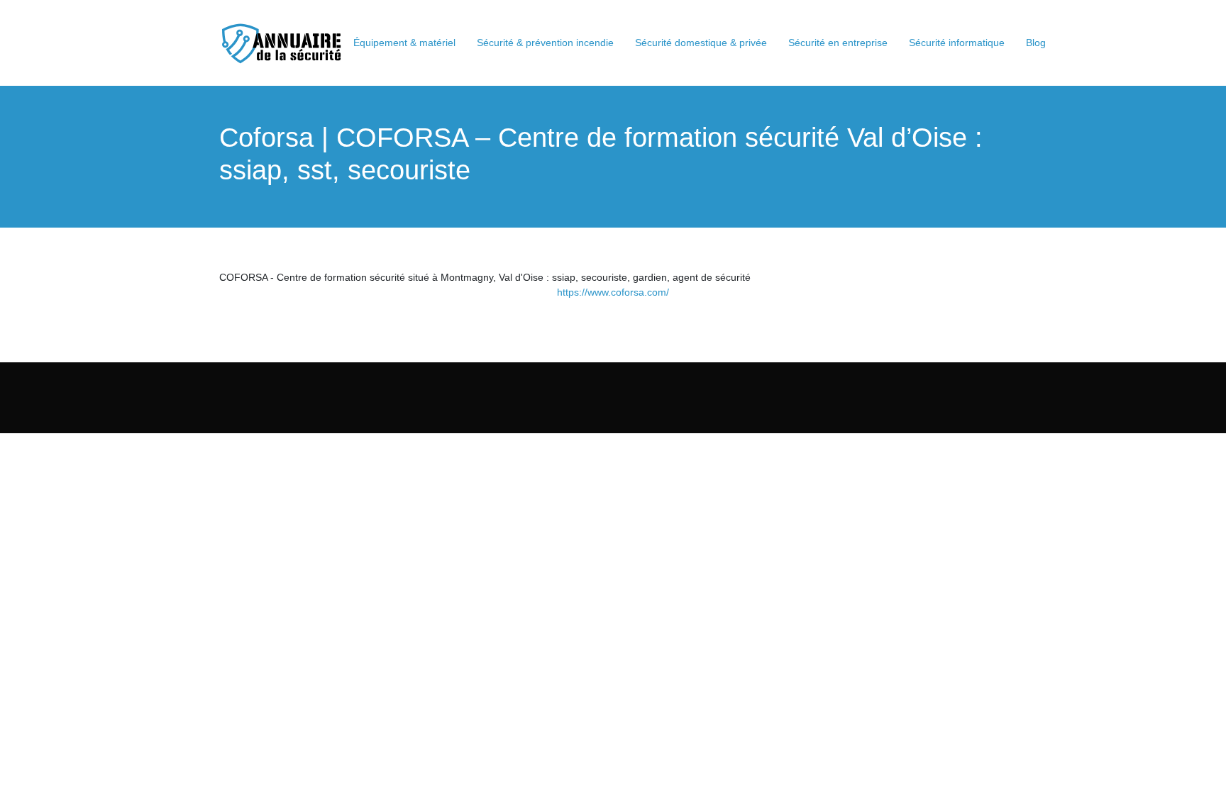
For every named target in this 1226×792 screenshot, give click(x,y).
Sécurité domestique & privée (701, 42)
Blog (1036, 42)
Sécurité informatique (957, 42)
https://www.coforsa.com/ (613, 292)
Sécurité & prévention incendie (545, 42)
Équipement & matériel (404, 42)
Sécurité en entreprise (838, 42)
